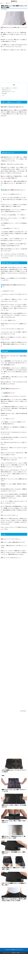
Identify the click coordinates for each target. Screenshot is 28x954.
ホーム (3, 3)
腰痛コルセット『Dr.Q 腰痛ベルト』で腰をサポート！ (14, 852)
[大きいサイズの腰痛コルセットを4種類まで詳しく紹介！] (14, 876)
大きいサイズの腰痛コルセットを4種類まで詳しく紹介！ (14, 883)
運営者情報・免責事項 (16, 952)
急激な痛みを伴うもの (6, 89)
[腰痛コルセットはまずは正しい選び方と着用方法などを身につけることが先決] (14, 892)
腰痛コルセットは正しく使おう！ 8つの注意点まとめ (14, 805)
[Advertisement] (14, 68)
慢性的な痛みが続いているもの (8, 91)
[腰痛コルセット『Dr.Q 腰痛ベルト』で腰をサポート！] (14, 845)
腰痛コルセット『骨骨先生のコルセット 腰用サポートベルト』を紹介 (13, 837)
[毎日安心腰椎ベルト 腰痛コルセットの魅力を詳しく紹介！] (14, 861)
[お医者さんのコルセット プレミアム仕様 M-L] (14, 18)
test (3, 775)
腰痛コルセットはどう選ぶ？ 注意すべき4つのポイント (14, 821)
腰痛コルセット (10, 3)
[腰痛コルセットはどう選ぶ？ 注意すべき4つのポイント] (14, 814)
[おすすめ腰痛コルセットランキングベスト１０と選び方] (14, 763)
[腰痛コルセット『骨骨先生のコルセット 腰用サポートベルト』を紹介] (14, 830)
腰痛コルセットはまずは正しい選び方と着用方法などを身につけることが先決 (14, 899)
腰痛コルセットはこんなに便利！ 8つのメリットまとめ (14, 790)
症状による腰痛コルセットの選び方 (9, 88)
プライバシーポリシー (7, 952)
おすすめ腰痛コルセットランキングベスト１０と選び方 (14, 770)
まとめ (3, 95)
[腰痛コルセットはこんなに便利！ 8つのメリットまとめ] (14, 783)
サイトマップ (22, 952)
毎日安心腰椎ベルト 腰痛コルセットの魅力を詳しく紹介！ (13, 868)
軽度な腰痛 (4, 93)
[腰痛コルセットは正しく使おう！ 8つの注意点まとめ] (14, 798)
